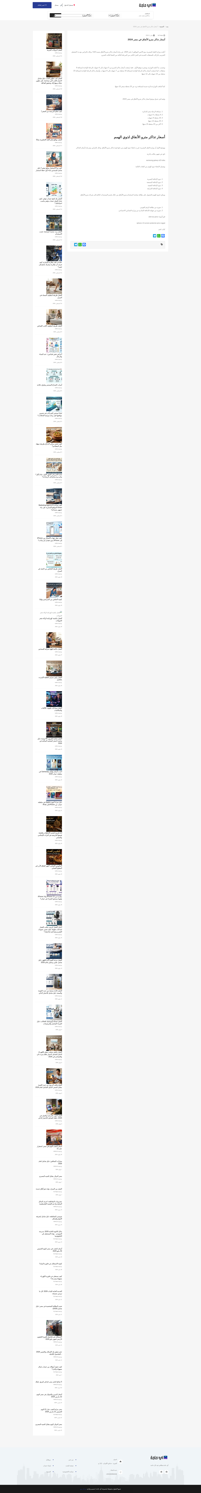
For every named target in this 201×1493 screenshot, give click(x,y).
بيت (167, 26)
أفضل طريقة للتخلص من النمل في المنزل (50, 570)
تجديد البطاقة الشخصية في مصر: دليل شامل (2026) (49, 1307)
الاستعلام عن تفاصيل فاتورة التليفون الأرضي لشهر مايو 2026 (49, 1338)
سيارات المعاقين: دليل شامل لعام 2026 (50, 1162)
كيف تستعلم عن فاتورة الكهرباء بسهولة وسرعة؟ (51, 1277)
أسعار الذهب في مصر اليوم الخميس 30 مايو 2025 (49, 1250)
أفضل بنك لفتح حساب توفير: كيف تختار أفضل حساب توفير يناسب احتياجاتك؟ (50, 201)
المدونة (162, 26)
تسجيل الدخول (68, 5)
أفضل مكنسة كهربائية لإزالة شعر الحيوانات (50, 619)
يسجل (56, 5)
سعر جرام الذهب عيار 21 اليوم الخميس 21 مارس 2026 (51, 1410)
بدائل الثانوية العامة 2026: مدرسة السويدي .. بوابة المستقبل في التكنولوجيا (50, 1234)
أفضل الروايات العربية (54, 50)
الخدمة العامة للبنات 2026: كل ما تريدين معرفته (50, 1292)
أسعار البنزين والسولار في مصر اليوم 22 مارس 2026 (49, 1396)
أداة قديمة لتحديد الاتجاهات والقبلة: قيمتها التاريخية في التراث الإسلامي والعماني (50, 835)
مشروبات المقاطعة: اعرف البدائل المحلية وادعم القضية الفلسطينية (50, 1203)
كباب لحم (161, 229)
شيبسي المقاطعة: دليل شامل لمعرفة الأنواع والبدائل (49, 1218)
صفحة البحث (69, 1466)
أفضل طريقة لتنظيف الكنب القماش (49, 326)
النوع (117, 14)
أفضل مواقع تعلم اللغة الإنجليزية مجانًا (49, 140)
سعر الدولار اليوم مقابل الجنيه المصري (48, 1424)
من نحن (71, 1460)
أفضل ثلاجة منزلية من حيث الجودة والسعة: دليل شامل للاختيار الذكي (50, 992)
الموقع (88, 14)
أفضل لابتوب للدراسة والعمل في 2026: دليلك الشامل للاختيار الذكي (50, 1117)
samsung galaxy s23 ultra (155, 160)
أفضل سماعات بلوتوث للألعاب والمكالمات (51, 709)
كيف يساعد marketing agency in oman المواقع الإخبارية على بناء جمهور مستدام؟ (50, 507)
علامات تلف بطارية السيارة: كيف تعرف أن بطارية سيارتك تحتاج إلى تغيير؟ (50, 264)
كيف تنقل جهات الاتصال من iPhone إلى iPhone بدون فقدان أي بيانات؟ (49, 539)
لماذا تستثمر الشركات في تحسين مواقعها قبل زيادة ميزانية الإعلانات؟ (50, 414)
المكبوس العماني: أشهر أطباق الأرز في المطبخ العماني (48, 867)
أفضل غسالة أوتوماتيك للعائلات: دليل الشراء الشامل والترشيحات (49, 1023)
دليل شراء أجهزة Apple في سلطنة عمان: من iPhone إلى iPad (50, 803)
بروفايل (48, 1460)
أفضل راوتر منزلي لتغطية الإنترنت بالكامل (50, 678)
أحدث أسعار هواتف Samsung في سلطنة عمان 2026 (50, 773)
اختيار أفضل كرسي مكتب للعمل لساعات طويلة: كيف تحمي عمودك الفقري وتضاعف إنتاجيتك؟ (50, 929)
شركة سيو (83, 1489)
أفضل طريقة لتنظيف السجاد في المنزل (51, 296)
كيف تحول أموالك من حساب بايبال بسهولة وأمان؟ (50, 1368)
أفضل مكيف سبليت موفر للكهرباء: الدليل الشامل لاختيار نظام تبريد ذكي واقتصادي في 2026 (49, 1054)
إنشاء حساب (47, 1466)
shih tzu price (153, 217)
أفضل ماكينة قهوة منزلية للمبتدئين (50, 649)
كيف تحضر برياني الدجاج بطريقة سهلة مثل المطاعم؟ (49, 445)
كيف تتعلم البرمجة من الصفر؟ (51, 111)
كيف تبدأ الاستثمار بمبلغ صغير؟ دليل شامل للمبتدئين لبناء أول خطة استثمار (49, 169)
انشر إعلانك (41, 5)
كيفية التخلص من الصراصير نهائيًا (50, 599)
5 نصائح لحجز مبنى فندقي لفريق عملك (48, 1382)
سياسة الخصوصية (68, 1471)
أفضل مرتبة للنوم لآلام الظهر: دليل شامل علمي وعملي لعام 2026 (50, 961)
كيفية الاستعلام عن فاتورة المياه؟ (50, 1264)
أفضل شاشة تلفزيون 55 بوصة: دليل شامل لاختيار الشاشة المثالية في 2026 (49, 741)
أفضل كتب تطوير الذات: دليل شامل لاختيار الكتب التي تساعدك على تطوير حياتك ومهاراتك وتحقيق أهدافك (49, 81)
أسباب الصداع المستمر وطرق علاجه (49, 385)
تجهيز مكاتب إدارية (153, 154)
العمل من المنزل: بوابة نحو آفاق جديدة (49, 1189)
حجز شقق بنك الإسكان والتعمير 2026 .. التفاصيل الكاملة (49, 1353)
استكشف (147, 13)
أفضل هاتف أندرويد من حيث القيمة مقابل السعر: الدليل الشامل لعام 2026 (48, 1086)
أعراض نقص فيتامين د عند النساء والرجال (50, 355)
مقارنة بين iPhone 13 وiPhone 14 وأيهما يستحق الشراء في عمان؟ (50, 898)
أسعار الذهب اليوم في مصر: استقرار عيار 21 (49, 1147)
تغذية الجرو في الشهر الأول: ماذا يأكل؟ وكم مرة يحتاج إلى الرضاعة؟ (48, 476)
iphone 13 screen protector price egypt (151, 223)
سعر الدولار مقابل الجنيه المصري (50, 1176)
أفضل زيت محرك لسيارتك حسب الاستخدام (50, 233)
